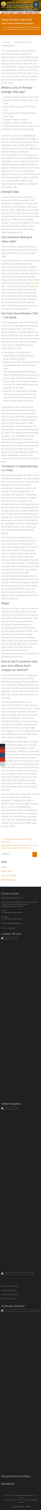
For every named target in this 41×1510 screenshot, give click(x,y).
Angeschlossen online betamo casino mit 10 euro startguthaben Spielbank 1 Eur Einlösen (19, 846)
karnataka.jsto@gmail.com (13, 923)
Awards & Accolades (18, 1506)
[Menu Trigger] (36, 4)
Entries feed (6, 871)
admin (7, 42)
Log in (4, 867)
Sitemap (27, 1506)
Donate (21, 1502)
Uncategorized (8, 45)
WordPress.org (8, 879)
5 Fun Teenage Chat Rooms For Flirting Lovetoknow (16, 840)
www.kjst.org (11, 928)
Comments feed (8, 875)
